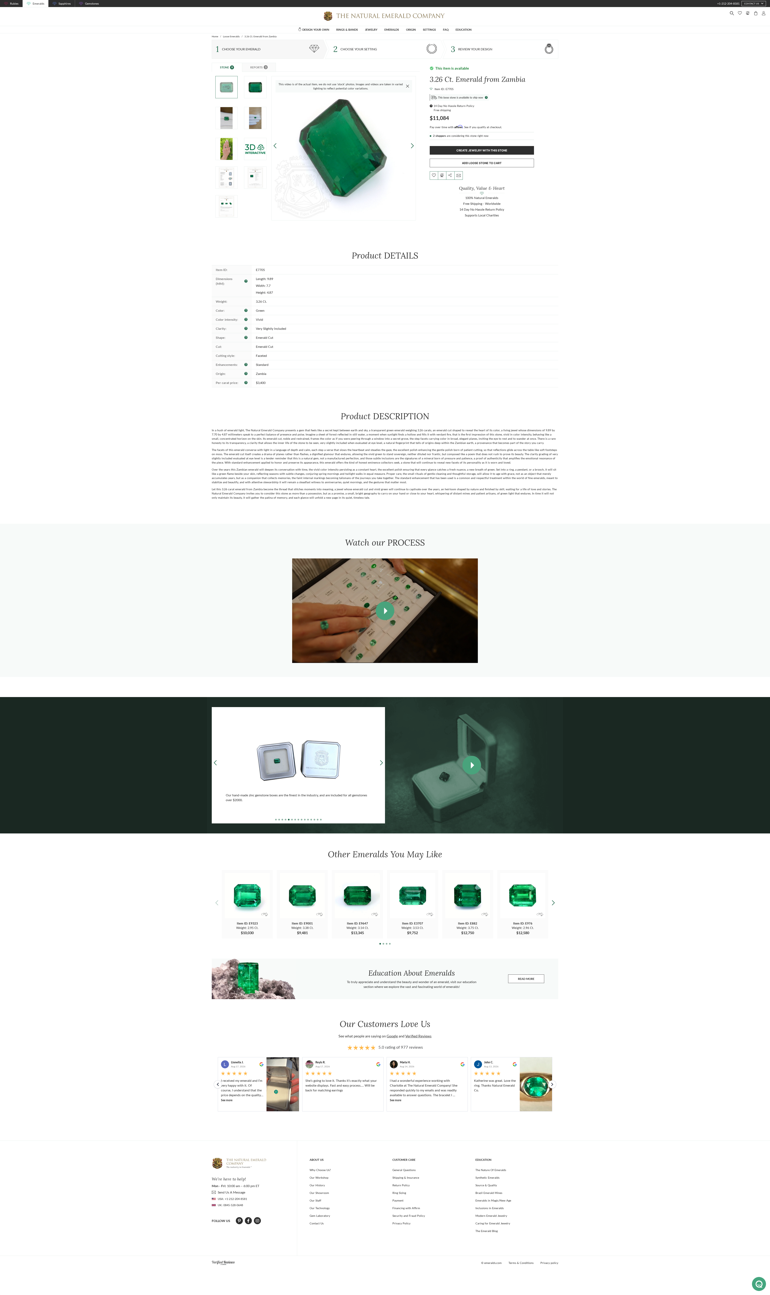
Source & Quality (486, 1185)
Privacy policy (549, 1263)
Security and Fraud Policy (408, 1215)
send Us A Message (231, 1192)
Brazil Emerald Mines (488, 1193)
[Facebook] (248, 1221)
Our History (317, 1185)
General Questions (404, 1170)
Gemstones (92, 3)
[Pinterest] (239, 1221)
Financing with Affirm (406, 1208)
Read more (531, 979)
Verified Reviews (418, 1036)
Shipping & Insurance (405, 1177)
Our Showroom (319, 1193)
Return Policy (401, 1185)
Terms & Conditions (521, 1263)
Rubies (14, 3)
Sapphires (65, 3)
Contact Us (317, 1223)
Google (392, 1036)
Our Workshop (319, 1177)
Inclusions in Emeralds (489, 1208)
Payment (397, 1200)
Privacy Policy (401, 1223)
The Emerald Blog (486, 1231)
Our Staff (315, 1200)
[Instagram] (257, 1221)
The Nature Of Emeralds (490, 1170)
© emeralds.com (491, 1263)
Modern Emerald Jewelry (491, 1215)
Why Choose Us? (320, 1170)
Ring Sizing (399, 1193)
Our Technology (320, 1208)
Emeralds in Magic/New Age (493, 1200)
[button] (412, 145)
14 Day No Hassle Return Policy (454, 106)
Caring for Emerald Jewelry (492, 1223)
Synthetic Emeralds (487, 1177)
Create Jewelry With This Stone (481, 150)
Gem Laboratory (320, 1215)
